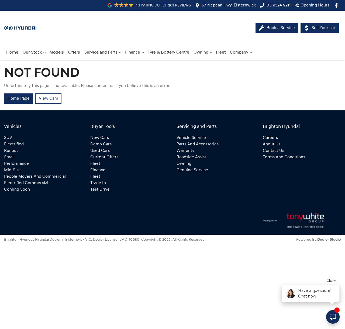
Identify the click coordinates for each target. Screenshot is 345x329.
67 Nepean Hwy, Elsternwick (229, 5)
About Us (271, 144)
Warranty (185, 151)
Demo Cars (101, 144)
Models (56, 52)
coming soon (17, 189)
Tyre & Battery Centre (168, 52)
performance (16, 164)
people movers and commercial (35, 176)
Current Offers (104, 157)
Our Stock (32, 52)
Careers (270, 138)
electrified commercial (26, 183)
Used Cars (100, 151)
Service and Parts (101, 52)
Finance (132, 52)
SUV (8, 138)
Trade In (98, 183)
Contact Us (273, 151)
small (9, 157)
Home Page (19, 98)
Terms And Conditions (284, 157)
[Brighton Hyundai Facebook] (337, 5)
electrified (14, 144)
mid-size (12, 170)
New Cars (99, 138)
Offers (74, 52)
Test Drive (100, 189)
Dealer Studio (329, 240)
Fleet (221, 52)
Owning (201, 52)
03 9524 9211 (279, 5)
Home (12, 52)
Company (239, 52)
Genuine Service (192, 170)
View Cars (48, 98)
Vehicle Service (191, 138)
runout (11, 151)
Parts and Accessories (198, 144)
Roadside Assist (191, 157)
